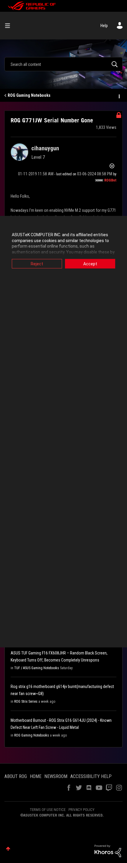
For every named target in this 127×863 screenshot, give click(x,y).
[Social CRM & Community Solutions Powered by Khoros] (108, 850)
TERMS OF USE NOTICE (48, 809)
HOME (35, 776)
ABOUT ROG (15, 776)
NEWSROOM (55, 776)
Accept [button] (90, 263)
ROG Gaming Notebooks (29, 95)
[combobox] (63, 64)
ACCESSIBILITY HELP (91, 776)
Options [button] (119, 96)
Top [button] (8, 849)
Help (104, 25)
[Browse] (9, 25)
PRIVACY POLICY (82, 809)
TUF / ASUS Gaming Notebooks (36, 668)
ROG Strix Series (26, 701)
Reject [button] (37, 263)
